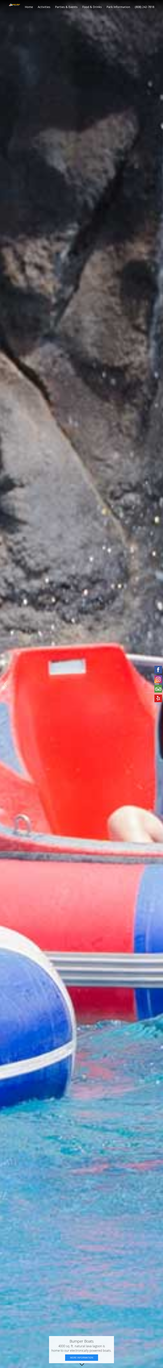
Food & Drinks (92, 7)
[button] (6, 684)
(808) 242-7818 (144, 7)
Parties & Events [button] (66, 7)
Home (29, 7)
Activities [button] (44, 7)
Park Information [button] (118, 7)
